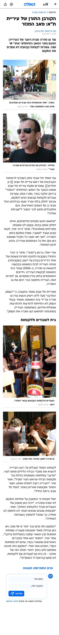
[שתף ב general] (5, 4)
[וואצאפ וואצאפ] (11, 4)
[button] (45, 4)
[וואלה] (29, 4)
